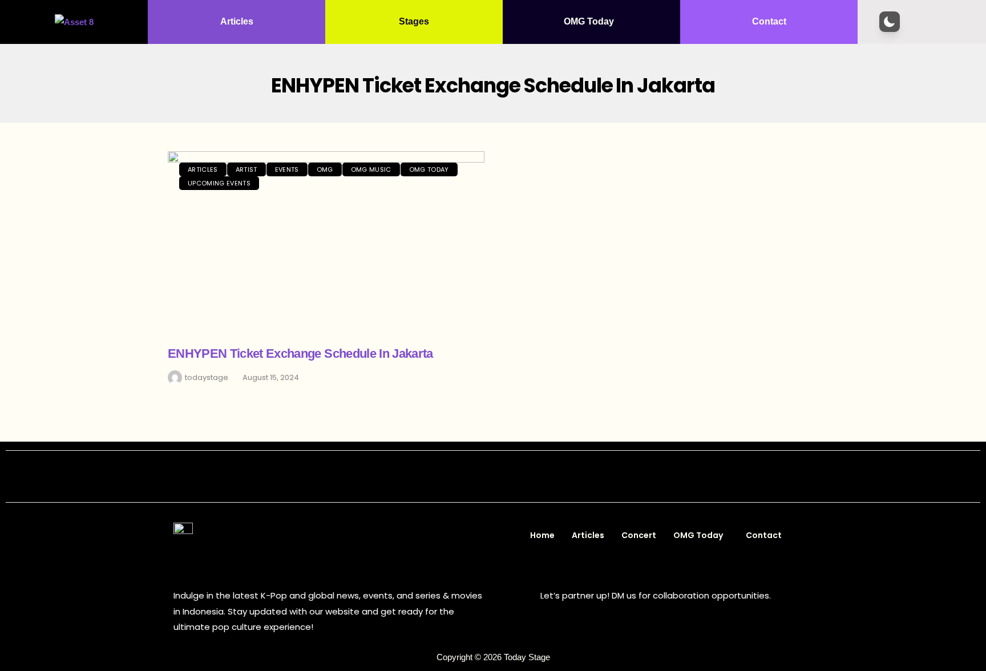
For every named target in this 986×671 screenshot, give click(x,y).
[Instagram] (454, 476)
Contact (769, 21)
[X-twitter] (480, 476)
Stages (414, 21)
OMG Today (589, 21)
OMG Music (371, 169)
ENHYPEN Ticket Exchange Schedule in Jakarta (300, 353)
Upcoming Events (219, 183)
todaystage (206, 377)
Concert (638, 535)
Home (542, 535)
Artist (246, 169)
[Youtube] (506, 476)
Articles (236, 21)
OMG (325, 169)
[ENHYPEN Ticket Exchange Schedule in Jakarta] (326, 242)
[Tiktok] (531, 476)
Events (287, 169)
